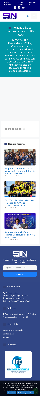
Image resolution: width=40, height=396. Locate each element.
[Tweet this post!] (9, 129)
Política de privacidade (25, 393)
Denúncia (7, 337)
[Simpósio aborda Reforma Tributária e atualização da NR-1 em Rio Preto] (20, 228)
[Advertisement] (20, 98)
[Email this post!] (24, 129)
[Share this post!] (5, 129)
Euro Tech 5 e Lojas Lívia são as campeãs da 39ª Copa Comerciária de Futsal (19, 203)
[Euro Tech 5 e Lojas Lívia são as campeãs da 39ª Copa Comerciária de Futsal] (20, 196)
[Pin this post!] (16, 129)
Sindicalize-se (8, 334)
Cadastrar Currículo (20, 4)
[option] (20, 364)
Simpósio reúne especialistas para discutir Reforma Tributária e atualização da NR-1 (19, 171)
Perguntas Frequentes (7, 4)
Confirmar (11, 393)
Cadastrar (20, 274)
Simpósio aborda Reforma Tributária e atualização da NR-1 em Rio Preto (19, 235)
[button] (28, 16)
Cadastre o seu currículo (13, 330)
